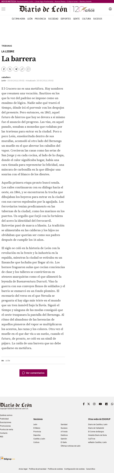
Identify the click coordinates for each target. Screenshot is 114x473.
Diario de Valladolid (96, 428)
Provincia (40, 18)
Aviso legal (23, 469)
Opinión (64, 439)
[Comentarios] (28, 69)
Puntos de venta (6, 430)
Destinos (64, 435)
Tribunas (6, 46)
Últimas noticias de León (70, 446)
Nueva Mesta (60, 1)
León (30, 18)
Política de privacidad (37, 469)
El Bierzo (36, 428)
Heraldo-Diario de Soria (97, 435)
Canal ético (90, 469)
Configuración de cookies (74, 469)
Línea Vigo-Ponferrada (44, 1)
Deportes (66, 18)
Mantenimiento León (25, 1)
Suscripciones (5, 422)
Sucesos (97, 18)
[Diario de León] (56, 8)
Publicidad (4, 419)
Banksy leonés (86, 1)
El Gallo (64, 442)
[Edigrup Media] (7, 458)
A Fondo (64, 432)
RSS (1, 437)
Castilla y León (39, 439)
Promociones (5, 426)
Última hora (18, 18)
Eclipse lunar (72, 1)
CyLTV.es (91, 439)
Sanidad (64, 424)
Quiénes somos (6, 415)
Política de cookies (55, 469)
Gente (76, 18)
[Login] (110, 9)
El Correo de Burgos (96, 432)
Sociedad (53, 18)
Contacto (3, 433)
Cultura (86, 18)
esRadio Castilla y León (97, 442)
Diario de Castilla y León (97, 424)
